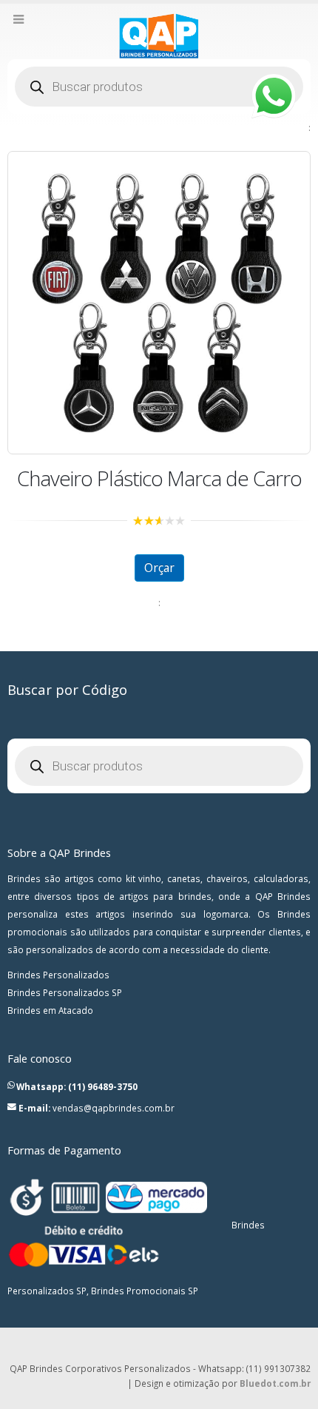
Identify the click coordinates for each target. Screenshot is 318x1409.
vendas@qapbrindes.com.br (114, 1108)
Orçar (159, 567)
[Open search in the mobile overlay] (159, 86)
